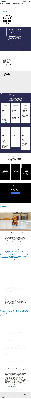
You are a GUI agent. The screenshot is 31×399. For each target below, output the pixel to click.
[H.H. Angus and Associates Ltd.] (3, 1)
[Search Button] (29, 1)
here (22, 307)
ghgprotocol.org (4, 122)
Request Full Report (15, 193)
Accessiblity (2, 397)
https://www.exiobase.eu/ (4, 208)
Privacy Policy (19, 396)
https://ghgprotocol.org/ (3, 206)
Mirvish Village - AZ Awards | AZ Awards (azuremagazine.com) (13, 389)
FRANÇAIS (24, 1)
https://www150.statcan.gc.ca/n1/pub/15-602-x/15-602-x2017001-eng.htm (10, 209)
